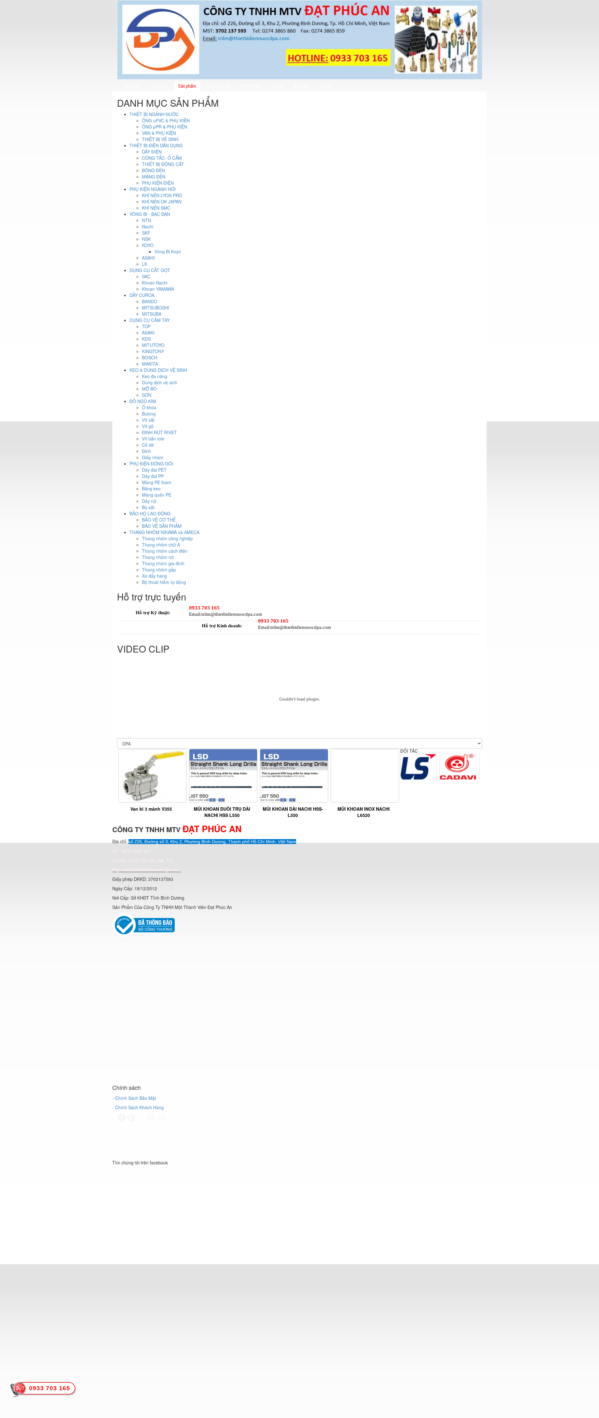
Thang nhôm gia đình (163, 563)
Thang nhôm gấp (159, 569)
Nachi (147, 226)
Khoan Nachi (154, 282)
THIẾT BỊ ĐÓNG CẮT (163, 164)
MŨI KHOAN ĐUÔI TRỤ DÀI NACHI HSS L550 (222, 812)
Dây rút (149, 501)
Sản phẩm (187, 86)
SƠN (146, 395)
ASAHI (148, 258)
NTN (146, 220)
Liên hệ (326, 86)
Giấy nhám (152, 457)
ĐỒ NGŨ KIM (142, 401)
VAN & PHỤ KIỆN (159, 133)
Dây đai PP (153, 476)
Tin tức (277, 86)
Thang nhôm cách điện (164, 551)
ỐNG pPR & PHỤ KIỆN (164, 127)
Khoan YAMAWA (158, 289)
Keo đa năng (154, 376)
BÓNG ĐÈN (153, 170)
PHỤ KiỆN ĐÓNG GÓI (151, 463)
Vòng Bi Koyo (167, 251)
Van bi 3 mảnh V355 (151, 809)
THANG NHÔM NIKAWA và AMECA (164, 532)
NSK (146, 239)
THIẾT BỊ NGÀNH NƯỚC (154, 114)
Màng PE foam (156, 482)
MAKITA (150, 364)
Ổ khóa (149, 407)
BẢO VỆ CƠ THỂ (159, 520)
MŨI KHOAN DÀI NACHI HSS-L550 (293, 812)
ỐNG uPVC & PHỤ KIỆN (166, 120)
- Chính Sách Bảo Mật (134, 1098)
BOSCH (149, 357)
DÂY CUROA (141, 295)
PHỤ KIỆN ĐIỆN (158, 183)
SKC (146, 276)
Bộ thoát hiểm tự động (164, 582)
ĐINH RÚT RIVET (159, 432)
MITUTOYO (153, 345)
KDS (146, 339)
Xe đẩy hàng (154, 576)
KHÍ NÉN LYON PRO (162, 195)
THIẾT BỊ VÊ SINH (160, 139)
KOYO (147, 245)
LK (144, 264)
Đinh (146, 451)
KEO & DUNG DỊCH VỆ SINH (158, 370)
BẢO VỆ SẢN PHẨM (162, 526)
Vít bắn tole (153, 438)
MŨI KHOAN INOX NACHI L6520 (364, 812)
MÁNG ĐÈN (153, 176)
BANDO (149, 301)
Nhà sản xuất (218, 86)
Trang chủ (131, 86)
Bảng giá (301, 86)
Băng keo (151, 488)
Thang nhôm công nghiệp (167, 538)
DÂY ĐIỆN (152, 151)
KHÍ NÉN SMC (156, 208)
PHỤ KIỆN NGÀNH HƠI (152, 189)
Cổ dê (148, 445)
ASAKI (148, 332)
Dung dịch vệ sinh (159, 382)
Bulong (149, 413)
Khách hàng (250, 86)
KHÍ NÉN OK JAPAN (162, 201)
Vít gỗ (147, 426)
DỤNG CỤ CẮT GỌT (149, 270)
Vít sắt (148, 420)
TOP (146, 326)
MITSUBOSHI (155, 307)
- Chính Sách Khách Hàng (138, 1107)
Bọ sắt (148, 507)
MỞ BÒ (149, 389)
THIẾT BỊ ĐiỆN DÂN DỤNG (156, 145)
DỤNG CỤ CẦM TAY (149, 320)
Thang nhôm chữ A (161, 544)
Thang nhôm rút (158, 557)
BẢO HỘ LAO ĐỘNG (150, 513)
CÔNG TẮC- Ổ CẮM (162, 158)
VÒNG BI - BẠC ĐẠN (149, 214)
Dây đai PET (154, 470)
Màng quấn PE (156, 495)
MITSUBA (151, 314)
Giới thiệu (159, 86)
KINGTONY (153, 351)
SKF (146, 233)
